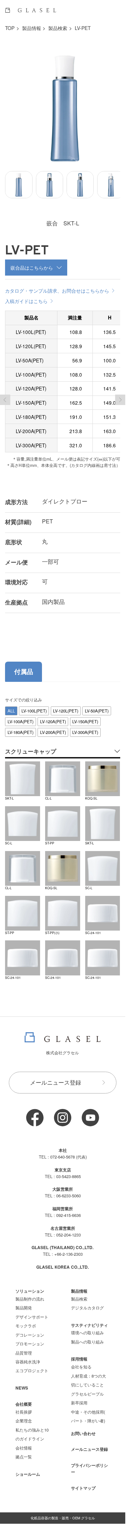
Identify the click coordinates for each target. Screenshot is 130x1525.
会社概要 (23, 1399)
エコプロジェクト (31, 1366)
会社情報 (23, 1443)
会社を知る (81, 1362)
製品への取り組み (87, 1337)
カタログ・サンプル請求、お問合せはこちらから (57, 285)
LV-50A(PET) (97, 706)
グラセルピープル (87, 1389)
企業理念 (23, 1416)
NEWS (21, 1383)
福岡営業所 (62, 1204)
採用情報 (79, 1354)
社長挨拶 (23, 1407)
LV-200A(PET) (53, 727)
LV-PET (83, 27)
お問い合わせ (83, 1429)
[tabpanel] (62, 833)
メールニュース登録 (55, 1077)
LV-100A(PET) (20, 717)
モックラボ (25, 1321)
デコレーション (29, 1330)
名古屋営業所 (62, 1223)
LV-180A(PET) (20, 727)
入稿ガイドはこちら (26, 296)
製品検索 (57, 27)
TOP (10, 27)
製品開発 (23, 1303)
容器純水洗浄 (27, 1357)
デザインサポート (31, 1312)
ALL (11, 706)
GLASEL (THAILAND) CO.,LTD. (63, 1243)
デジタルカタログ (87, 1303)
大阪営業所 (62, 1184)
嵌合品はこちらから (31, 262)
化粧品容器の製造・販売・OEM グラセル (63, 1513)
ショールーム (27, 1469)
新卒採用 (79, 1398)
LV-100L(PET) (34, 706)
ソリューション (29, 1286)
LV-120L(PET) (65, 706)
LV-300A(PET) (85, 727)
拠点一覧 (23, 1452)
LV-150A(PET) (85, 717)
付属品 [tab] (23, 666)
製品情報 (31, 27)
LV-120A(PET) (53, 717)
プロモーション (29, 1339)
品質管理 (23, 1348)
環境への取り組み (87, 1328)
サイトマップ (83, 1483)
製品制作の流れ (29, 1294)
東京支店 (63, 1165)
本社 (63, 1145)
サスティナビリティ (89, 1320)
